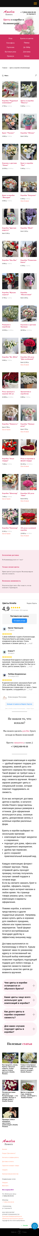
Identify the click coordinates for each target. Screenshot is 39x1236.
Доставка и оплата (8, 1161)
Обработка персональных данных (12, 1218)
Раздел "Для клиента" (9, 1153)
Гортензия (10, 47)
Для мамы (26, 51)
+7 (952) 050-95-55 (8, 1196)
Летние (26, 56)
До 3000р (26, 47)
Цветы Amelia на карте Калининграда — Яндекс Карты (19, 708)
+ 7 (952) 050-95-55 (28, 12)
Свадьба (4, 1170)
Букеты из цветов (26, 38)
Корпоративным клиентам (10, 1174)
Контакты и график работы (10, 1157)
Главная (4, 68)
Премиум (10, 56)
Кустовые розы (10, 51)
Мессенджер (6, 1190)
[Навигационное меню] (35, 3)
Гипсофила (10, 43)
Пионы (26, 43)
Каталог (4, 1149)
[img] (9, 12)
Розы (10, 38)
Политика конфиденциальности (12, 1216)
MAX (12, 1190)
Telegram (5, 1182)
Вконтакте (5, 1185)
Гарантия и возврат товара (10, 1165)
